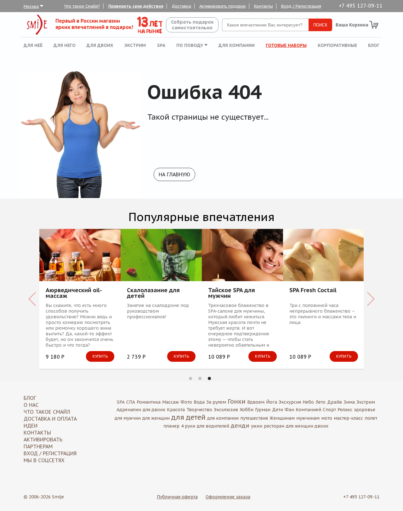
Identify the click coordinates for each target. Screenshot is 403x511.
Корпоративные (337, 45)
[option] (102, 299)
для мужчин (128, 418)
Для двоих (100, 45)
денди (240, 425)
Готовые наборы (286, 45)
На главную (174, 174)
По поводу (190, 45)
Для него (65, 45)
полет (371, 418)
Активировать (43, 439)
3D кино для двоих (257, 290)
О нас (31, 405)
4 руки (188, 426)
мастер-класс (348, 418)
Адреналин (128, 409)
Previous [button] (32, 299)
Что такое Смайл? (82, 6)
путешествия (254, 418)
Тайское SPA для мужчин (91, 293)
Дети (277, 409)
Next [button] (371, 299)
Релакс (345, 409)
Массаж (170, 402)
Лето (320, 402)
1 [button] (190, 378)
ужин (256, 426)
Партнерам (38, 446)
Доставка (181, 6)
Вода (199, 402)
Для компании (237, 45)
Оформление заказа (228, 497)
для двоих (154, 409)
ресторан (274, 426)
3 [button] (209, 378)
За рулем (216, 402)
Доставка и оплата (50, 419)
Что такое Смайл (47, 412)
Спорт (329, 409)
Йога (271, 402)
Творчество (199, 409)
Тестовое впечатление (344, 290)
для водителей (213, 426)
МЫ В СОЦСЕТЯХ (44, 460)
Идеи (30, 426)
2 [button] (200, 378)
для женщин (156, 418)
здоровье (364, 409)
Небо (308, 402)
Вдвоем (255, 402)
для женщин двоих (307, 426)
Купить (41, 356)
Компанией (308, 409)
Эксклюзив (226, 409)
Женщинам (282, 418)
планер (171, 426)
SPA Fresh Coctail (173, 290)
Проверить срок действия (135, 6)
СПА (130, 402)
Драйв (334, 402)
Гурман (262, 409)
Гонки (237, 401)
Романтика (149, 402)
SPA (161, 45)
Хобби (246, 409)
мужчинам (308, 418)
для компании (223, 418)
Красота (176, 409)
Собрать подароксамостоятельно (192, 25)
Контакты (263, 6)
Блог (373, 45)
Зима (349, 402)
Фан (289, 409)
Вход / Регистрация (301, 6)
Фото (186, 402)
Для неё (33, 45)
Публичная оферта (177, 497)
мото (326, 418)
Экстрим (135, 45)
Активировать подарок (222, 6)
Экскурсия (290, 402)
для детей (188, 417)
